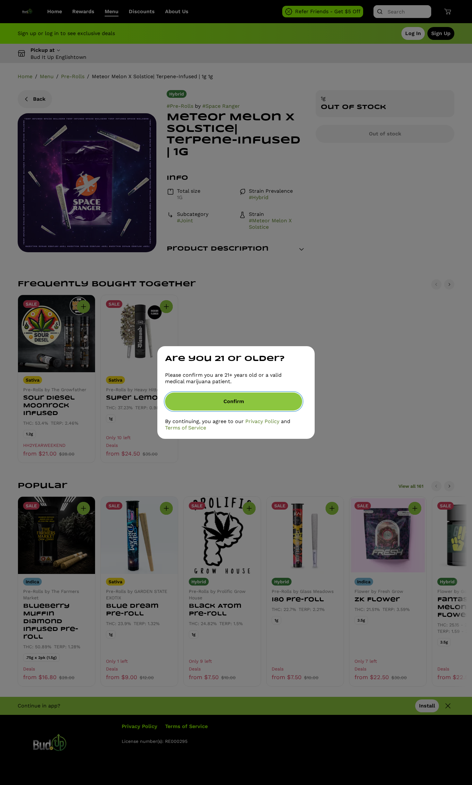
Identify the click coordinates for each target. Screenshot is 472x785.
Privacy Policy (262, 421)
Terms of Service (185, 428)
